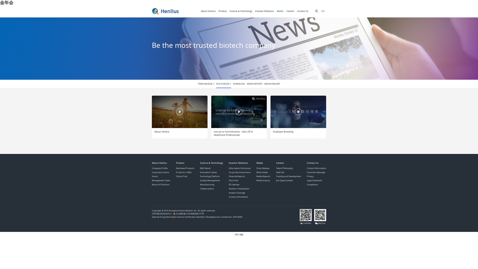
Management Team (161, 180)
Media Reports (254, 84)
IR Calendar (234, 185)
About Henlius (208, 11)
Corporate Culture (160, 172)
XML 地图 (239, 234)
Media (280, 11)
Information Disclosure (240, 168)
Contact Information (238, 197)
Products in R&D (184, 172)
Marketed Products (185, 168)
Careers (290, 11)
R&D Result (205, 168)
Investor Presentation (239, 189)
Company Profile (160, 168)
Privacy (310, 176)
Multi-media (222, 84)
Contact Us (302, 11)
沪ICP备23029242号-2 (162, 214)
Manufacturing (207, 185)
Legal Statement (314, 180)
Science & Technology (241, 11)
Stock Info (233, 180)
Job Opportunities (284, 180)
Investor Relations (264, 11)
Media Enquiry (272, 84)
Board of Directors (160, 185)
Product (223, 11)
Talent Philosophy (284, 168)
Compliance (312, 185)
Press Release (205, 84)
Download (239, 84)
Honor (155, 176)
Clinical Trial (181, 176)
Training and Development (288, 176)
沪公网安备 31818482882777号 (189, 214)
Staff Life (280, 172)
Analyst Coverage (237, 193)
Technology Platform (210, 176)
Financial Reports (237, 176)
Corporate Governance (239, 172)
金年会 (6, 2)
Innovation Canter (208, 172)
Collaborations (207, 189)
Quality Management (210, 180)
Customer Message (316, 172)
